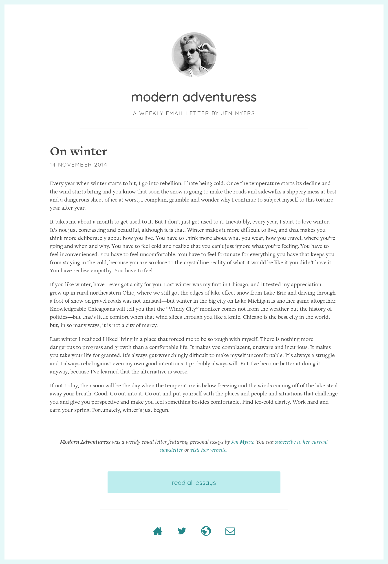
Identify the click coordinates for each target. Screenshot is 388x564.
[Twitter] (182, 533)
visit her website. (209, 450)
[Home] (158, 533)
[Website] (206, 533)
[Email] (230, 533)
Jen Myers (242, 442)
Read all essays (194, 482)
